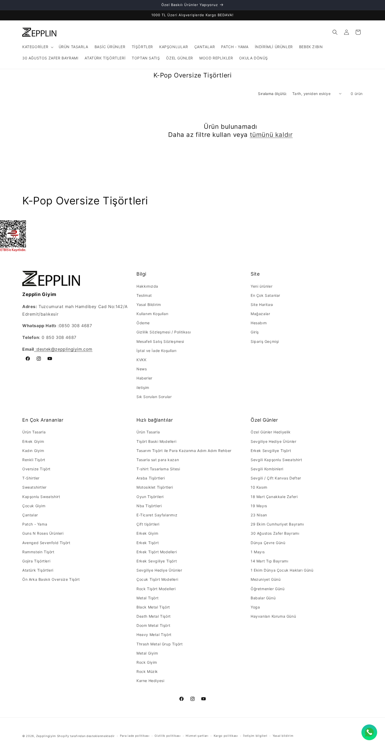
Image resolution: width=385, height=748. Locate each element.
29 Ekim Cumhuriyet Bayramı (277, 524)
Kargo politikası (226, 736)
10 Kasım (259, 487)
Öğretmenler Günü (268, 589)
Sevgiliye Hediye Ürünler (159, 570)
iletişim (142, 387)
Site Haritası (262, 304)
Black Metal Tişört (153, 607)
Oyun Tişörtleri (150, 496)
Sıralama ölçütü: (272, 93)
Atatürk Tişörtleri (37, 570)
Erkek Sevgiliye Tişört (156, 561)
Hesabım (259, 323)
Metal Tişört (147, 598)
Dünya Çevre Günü (268, 542)
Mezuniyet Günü (265, 579)
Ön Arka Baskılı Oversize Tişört (51, 579)
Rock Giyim (146, 662)
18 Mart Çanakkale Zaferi (274, 496)
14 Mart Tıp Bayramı (269, 561)
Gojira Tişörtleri (36, 561)
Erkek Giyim (33, 441)
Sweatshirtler (34, 487)
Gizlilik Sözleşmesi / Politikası (163, 332)
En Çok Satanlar (265, 295)
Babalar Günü (263, 598)
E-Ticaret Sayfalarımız (156, 515)
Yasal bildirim (283, 736)
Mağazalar (260, 313)
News (141, 369)
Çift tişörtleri (148, 524)
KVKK (141, 360)
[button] (37, 46)
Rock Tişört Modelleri (156, 589)
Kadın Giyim (33, 450)
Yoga (255, 607)
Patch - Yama (34, 524)
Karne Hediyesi (150, 680)
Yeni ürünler (261, 286)
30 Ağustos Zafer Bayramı (275, 533)
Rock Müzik (147, 671)
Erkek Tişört (147, 542)
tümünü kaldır (271, 134)
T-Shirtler (31, 478)
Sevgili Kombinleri (267, 469)
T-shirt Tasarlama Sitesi (158, 469)
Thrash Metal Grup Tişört (159, 644)
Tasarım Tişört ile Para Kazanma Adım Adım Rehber (184, 450)
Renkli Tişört (33, 459)
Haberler (144, 378)
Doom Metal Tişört (153, 625)
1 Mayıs (258, 552)
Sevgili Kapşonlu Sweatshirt (276, 459)
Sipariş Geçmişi (265, 341)
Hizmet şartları (197, 736)
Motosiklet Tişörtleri (154, 487)
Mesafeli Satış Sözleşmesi (160, 341)
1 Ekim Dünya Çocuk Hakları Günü (282, 570)
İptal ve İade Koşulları (156, 350)
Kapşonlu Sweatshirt (41, 496)
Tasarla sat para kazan (157, 459)
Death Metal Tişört (153, 616)
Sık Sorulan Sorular (154, 396)
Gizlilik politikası (167, 736)
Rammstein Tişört (38, 552)
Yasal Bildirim (148, 304)
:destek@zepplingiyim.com (63, 349)
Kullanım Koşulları (152, 313)
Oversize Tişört (36, 469)
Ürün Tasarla (34, 432)
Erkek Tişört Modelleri (156, 552)
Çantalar (30, 515)
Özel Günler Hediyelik (271, 432)
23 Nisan (259, 515)
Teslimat (144, 295)
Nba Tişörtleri (149, 506)
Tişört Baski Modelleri (156, 441)
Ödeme (143, 323)
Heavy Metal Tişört (154, 634)
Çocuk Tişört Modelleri (157, 579)
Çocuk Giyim (34, 506)
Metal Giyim (147, 653)
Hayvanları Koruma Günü (273, 616)
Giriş (255, 332)
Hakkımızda (147, 286)
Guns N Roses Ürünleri (43, 533)
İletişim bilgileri (255, 736)
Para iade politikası (135, 736)
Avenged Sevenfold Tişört (46, 542)
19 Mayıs (259, 506)
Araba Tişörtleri (150, 478)
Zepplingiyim (46, 736)
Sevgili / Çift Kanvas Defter (276, 478)
